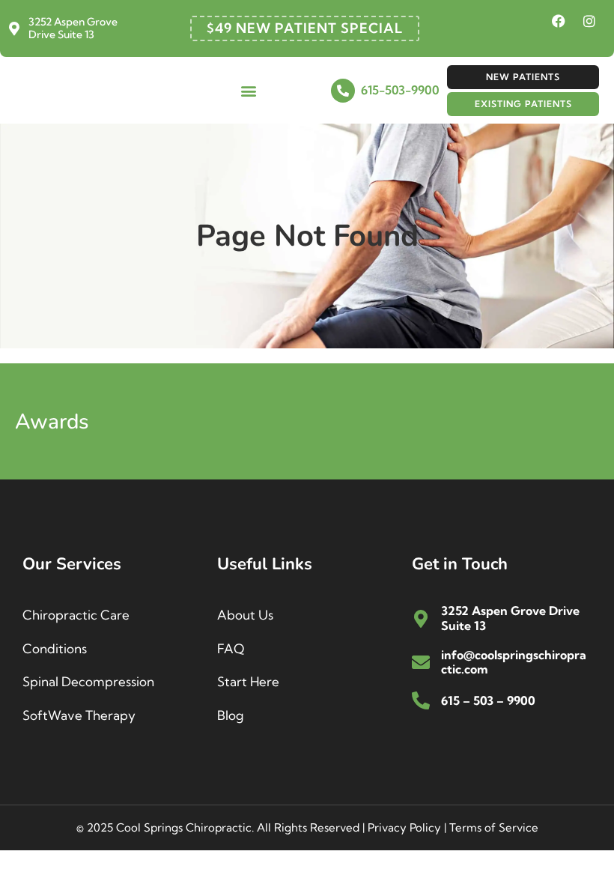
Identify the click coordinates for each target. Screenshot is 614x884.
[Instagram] (589, 20)
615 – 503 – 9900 (488, 700)
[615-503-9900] (343, 91)
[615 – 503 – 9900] (421, 700)
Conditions (54, 648)
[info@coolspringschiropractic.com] (421, 662)
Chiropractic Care (76, 615)
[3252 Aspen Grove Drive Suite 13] (14, 28)
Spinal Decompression (88, 681)
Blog (230, 715)
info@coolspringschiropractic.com (513, 661)
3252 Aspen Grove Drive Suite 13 (73, 28)
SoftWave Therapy (79, 715)
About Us (245, 615)
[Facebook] (558, 20)
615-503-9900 (400, 89)
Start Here (248, 681)
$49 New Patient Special (305, 28)
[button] (249, 90)
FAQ (230, 648)
